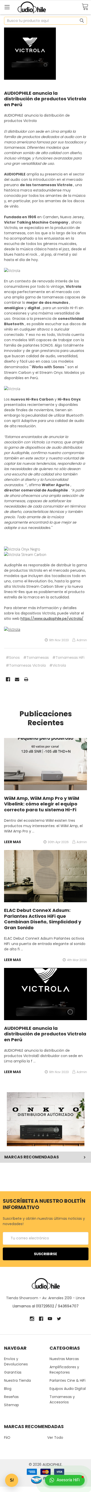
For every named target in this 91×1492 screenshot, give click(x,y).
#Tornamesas (36, 657)
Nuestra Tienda (17, 1380)
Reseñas (11, 1396)
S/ (12, 1480)
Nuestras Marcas (64, 1358)
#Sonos (13, 657)
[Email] (17, 679)
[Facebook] (8, 679)
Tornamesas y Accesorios (62, 1399)
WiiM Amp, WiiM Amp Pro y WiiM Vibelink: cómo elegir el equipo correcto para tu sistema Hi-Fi (41, 804)
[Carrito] (85, 7)
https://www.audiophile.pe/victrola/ (51, 618)
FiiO (7, 1437)
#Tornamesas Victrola (26, 665)
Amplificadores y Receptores (64, 1369)
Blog (7, 1388)
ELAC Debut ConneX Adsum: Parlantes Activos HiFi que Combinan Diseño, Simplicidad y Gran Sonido (42, 919)
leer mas (12, 841)
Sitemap (11, 1404)
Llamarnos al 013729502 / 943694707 (46, 1306)
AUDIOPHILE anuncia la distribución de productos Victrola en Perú (45, 99)
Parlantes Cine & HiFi (67, 1380)
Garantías (12, 1372)
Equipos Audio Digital (68, 1388)
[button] (45, 1119)
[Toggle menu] (7, 7)
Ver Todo (55, 1437)
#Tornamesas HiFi (68, 657)
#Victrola (57, 665)
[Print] (26, 679)
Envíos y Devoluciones (16, 1361)
